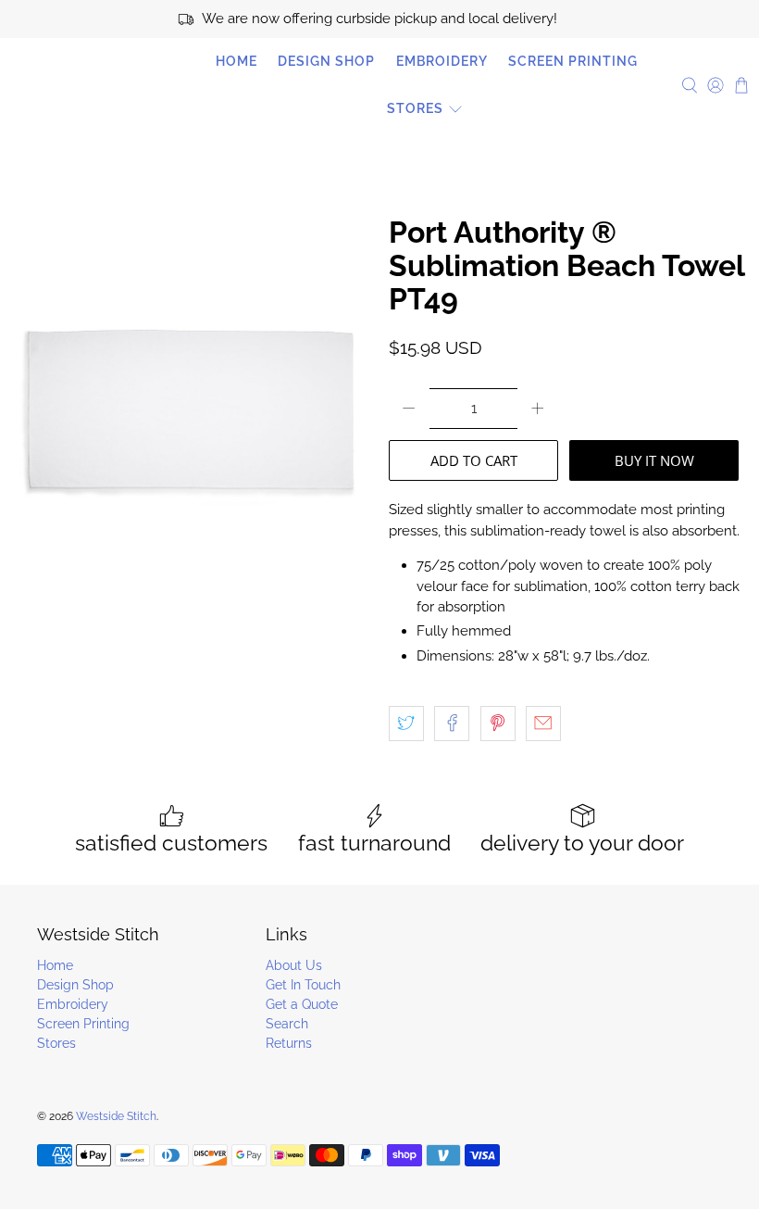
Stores (415, 108)
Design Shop (326, 61)
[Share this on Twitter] (406, 723)
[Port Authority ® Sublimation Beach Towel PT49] (189, 487)
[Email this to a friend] (543, 723)
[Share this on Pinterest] (498, 723)
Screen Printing (573, 61)
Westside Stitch (92, 85)
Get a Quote (302, 1004)
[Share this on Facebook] (451, 723)
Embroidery (442, 61)
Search (287, 1023)
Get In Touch (303, 984)
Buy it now (654, 460)
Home (236, 61)
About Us (294, 965)
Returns (289, 1043)
